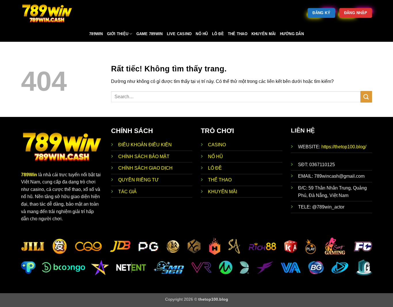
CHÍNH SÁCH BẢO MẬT (143, 156)
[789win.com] (50, 13)
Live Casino (179, 34)
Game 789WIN (149, 34)
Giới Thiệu (118, 34)
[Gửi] (366, 96)
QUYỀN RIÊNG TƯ (138, 179)
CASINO (217, 144)
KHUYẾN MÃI (222, 191)
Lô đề (218, 34)
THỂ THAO (220, 179)
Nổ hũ (202, 34)
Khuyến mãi (263, 34)
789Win (29, 174)
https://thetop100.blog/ (343, 146)
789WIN (96, 34)
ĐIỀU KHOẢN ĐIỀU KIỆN (145, 144)
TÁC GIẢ (127, 191)
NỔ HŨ (215, 156)
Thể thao (237, 34)
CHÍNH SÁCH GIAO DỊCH (146, 168)
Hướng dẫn (292, 34)
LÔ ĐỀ (215, 168)
